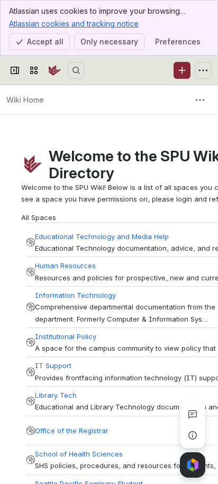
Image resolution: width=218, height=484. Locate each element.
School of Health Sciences (79, 454)
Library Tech (56, 395)
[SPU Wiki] (55, 70)
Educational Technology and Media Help (102, 236)
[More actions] (200, 100)
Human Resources (65, 265)
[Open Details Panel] (192, 435)
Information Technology (75, 295)
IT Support (53, 365)
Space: (30, 242)
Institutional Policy (65, 336)
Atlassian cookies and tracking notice (74, 23)
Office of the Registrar (71, 430)
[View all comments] (192, 414)
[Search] (76, 70)
